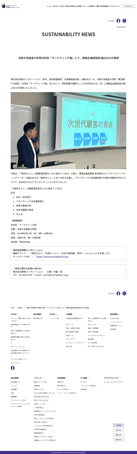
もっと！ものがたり (53, 6)
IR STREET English (94, 346)
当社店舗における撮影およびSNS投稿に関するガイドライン (20, 353)
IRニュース (69, 324)
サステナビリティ (114, 6)
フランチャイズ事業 (87, 386)
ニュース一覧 (54, 318)
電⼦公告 (69, 346)
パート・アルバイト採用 (65, 393)
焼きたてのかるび (40, 400)
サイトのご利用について (19, 359)
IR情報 (69, 314)
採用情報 (61, 377)
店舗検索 (37, 386)
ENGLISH (118, 430)
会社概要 (14, 389)
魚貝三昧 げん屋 (39, 422)
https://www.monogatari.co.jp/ (52, 256)
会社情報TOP (15, 382)
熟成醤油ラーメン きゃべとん (44, 411)
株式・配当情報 (93, 332)
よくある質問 (92, 343)
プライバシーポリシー (18, 347)
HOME (14, 314)
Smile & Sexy (114, 318)
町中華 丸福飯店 (39, 429)
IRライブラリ (70, 339)
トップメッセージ (116, 322)
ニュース (14, 386)
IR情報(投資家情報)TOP (74, 318)
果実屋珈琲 (38, 433)
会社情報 (14, 377)
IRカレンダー (92, 324)
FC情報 (84, 377)
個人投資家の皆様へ (73, 332)
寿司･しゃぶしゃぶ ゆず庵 (43, 418)
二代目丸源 (38, 407)
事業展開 (14, 396)
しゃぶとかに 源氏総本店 (42, 426)
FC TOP (83, 382)
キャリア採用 (61, 389)
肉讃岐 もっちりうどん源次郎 (44, 440)
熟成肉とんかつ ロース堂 (42, 436)
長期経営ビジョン (116, 325)
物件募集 (84, 389)
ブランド (38, 377)
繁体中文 (119, 440)
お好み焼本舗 (38, 415)
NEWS (62, 6)
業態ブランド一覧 (40, 382)
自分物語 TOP (38, 318)
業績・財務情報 (93, 328)
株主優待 (91, 339)
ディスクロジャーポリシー (97, 335)
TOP (12, 308)
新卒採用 (60, 386)
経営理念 (114, 314)
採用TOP (60, 382)
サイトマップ (15, 363)
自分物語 (37, 314)
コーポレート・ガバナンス (75, 343)
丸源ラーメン (38, 404)
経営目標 (113, 329)
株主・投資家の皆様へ (73, 328)
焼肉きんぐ (38, 389)
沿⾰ (12, 393)
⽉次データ (70, 335)
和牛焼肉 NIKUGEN (40, 396)
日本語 (118, 425)
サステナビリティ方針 (18, 400)
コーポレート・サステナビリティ (114, 382)
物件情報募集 (104, 6)
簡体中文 (119, 435)
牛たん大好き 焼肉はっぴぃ (43, 393)
